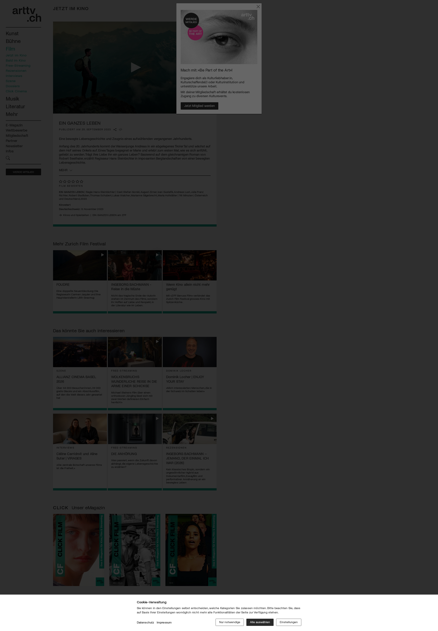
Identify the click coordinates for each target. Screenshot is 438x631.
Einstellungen (289, 622)
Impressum (164, 622)
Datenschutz (145, 622)
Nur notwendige (229, 622)
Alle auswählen (260, 622)
